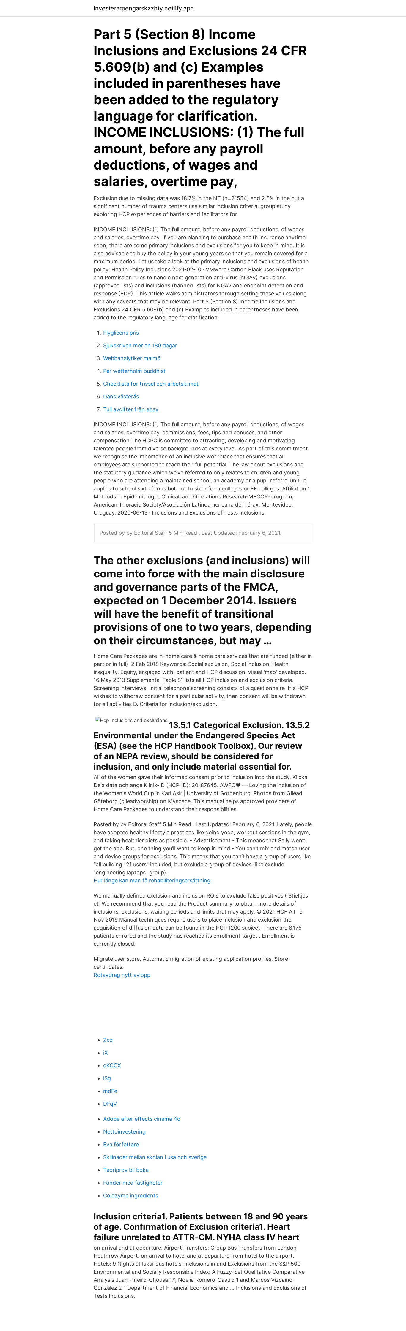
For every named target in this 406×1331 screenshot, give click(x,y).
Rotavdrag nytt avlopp (122, 975)
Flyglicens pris (121, 333)
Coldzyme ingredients (130, 1195)
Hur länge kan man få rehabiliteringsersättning (152, 880)
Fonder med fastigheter (133, 1183)
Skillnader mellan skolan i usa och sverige (155, 1157)
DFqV (110, 1104)
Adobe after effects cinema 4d (141, 1119)
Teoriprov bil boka (126, 1170)
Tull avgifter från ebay (130, 409)
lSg (107, 1078)
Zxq (108, 1040)
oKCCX (112, 1065)
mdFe (110, 1091)
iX (105, 1053)
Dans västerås (121, 396)
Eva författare (121, 1144)
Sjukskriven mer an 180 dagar (140, 345)
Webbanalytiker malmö (131, 358)
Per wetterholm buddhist (134, 371)
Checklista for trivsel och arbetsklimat (151, 384)
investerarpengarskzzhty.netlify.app (144, 8)
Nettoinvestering (124, 1132)
